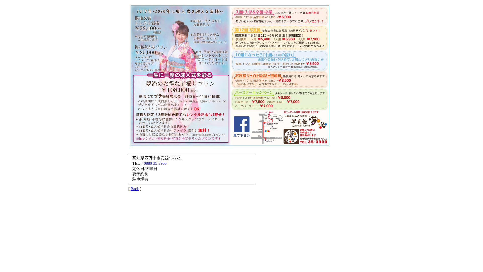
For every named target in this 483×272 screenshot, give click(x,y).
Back (135, 189)
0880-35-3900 (155, 163)
